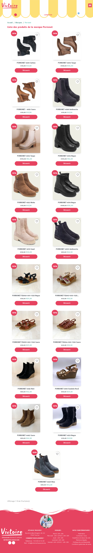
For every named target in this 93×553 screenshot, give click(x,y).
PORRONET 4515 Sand (26, 249)
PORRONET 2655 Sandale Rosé (67, 389)
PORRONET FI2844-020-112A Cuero (67, 342)
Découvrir (26, 70)
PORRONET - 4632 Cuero (26, 109)
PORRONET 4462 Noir (26, 389)
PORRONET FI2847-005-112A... (67, 295)
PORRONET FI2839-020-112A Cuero (26, 342)
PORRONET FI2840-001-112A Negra (26, 295)
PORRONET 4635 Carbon (26, 63)
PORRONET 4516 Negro (67, 202)
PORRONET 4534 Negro (67, 156)
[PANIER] (77, 15)
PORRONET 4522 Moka (26, 202)
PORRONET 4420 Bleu (46, 482)
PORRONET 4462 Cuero (26, 435)
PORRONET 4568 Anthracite (67, 109)
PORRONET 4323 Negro (67, 435)
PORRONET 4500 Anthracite (67, 249)
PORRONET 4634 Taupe (67, 63)
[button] (15, 14)
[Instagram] (13, 542)
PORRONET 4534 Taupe (26, 156)
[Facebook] (9, 542)
